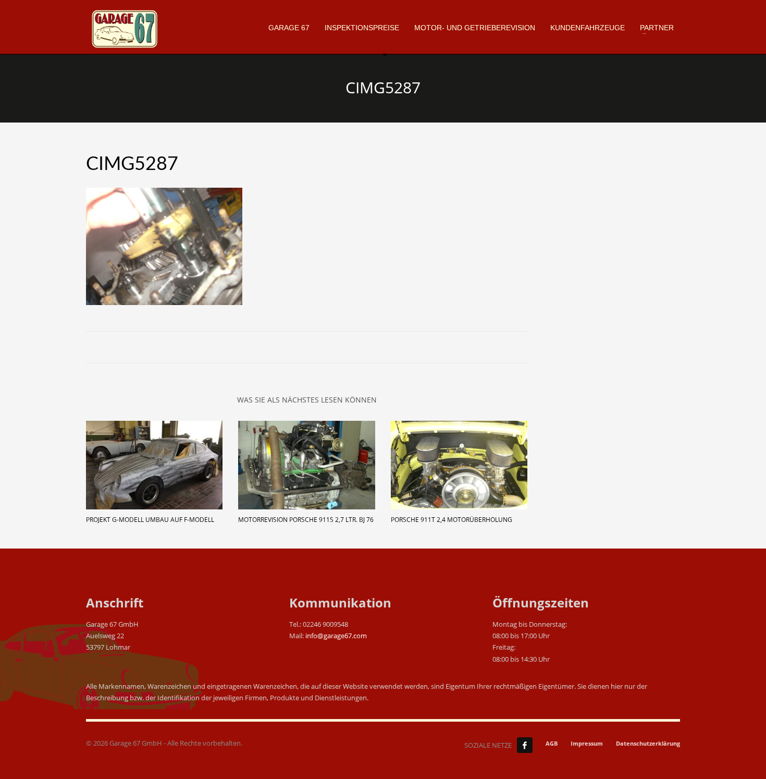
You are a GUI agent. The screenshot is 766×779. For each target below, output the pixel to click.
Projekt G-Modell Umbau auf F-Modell (150, 519)
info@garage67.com (336, 635)
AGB (552, 743)
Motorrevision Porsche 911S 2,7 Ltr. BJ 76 (306, 519)
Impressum (587, 743)
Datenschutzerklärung (648, 743)
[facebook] (525, 745)
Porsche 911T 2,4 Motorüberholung (451, 519)
